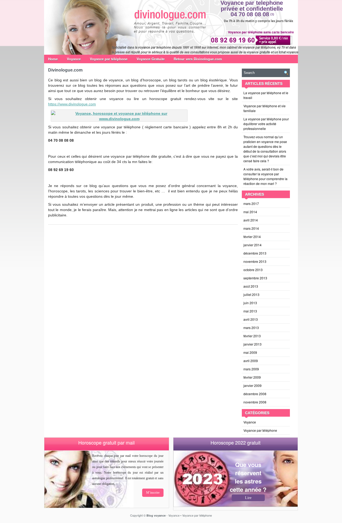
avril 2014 (250, 220)
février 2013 (252, 336)
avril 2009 (250, 360)
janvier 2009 (252, 385)
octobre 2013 (253, 269)
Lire (248, 498)
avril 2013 (250, 319)
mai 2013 (250, 311)
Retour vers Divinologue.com (198, 58)
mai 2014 (250, 211)
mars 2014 (251, 228)
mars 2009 (251, 369)
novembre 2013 (254, 261)
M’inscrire (153, 492)
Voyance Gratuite (151, 58)
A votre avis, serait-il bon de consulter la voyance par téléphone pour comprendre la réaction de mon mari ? (265, 176)
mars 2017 (251, 203)
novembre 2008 (254, 402)
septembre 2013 (255, 278)
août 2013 (250, 286)
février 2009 (252, 377)
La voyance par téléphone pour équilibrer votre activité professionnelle (266, 124)
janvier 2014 (252, 245)
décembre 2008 (254, 393)
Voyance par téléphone (108, 58)
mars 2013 (251, 327)
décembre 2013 (254, 253)
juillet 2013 (251, 294)
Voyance (74, 58)
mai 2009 (250, 352)
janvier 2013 (252, 344)
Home (53, 58)
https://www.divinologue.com (72, 104)
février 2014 (252, 236)
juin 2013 (250, 302)
